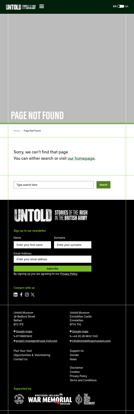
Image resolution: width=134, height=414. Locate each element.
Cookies (75, 372)
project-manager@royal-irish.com (36, 341)
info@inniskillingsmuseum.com (91, 341)
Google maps (24, 331)
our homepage (81, 158)
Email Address (23, 253)
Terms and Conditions (83, 380)
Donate (74, 355)
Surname (59, 237)
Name (17, 237)
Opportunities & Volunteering (32, 355)
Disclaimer (76, 367)
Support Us (77, 351)
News (73, 359)
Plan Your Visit (23, 351)
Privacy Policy (68, 273)
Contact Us (21, 359)
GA (126, 6)
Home (17, 131)
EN (115, 6)
